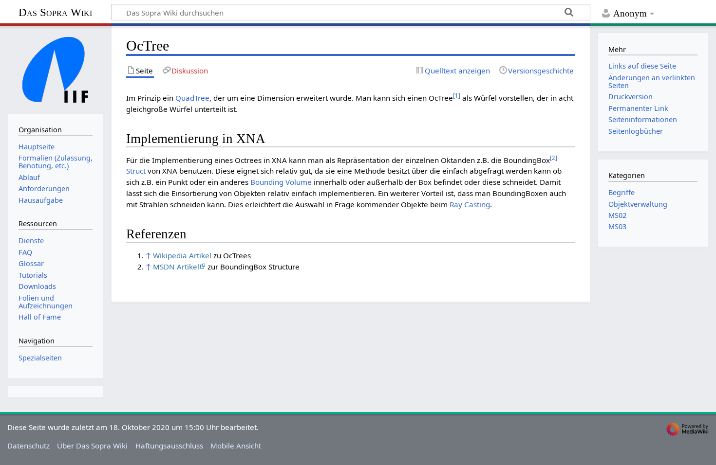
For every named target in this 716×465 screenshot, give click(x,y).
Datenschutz (28, 445)
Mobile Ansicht (235, 445)
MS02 (617, 215)
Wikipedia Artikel (182, 255)
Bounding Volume (281, 182)
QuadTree (192, 98)
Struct (136, 171)
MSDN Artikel (176, 266)
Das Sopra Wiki (55, 12)
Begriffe (621, 192)
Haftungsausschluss (169, 445)
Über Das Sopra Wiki (92, 445)
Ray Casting (470, 204)
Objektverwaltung (637, 204)
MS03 (617, 226)
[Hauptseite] (55, 68)
